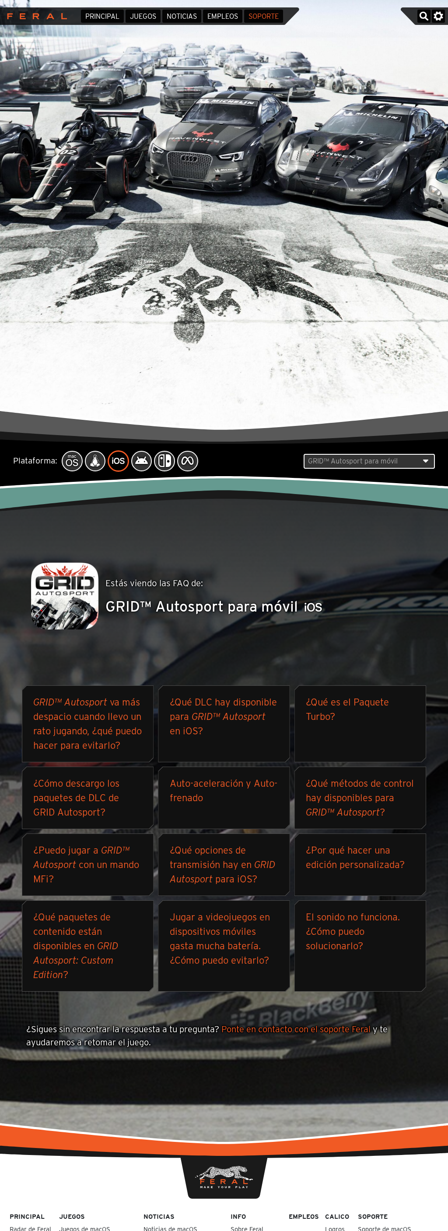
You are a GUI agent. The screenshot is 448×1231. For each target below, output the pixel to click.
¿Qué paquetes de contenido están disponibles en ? (75, 945)
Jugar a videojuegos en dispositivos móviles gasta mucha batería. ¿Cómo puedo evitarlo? (220, 938)
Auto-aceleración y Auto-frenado (223, 790)
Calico (337, 1216)
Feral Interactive (35, 16)
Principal (102, 16)
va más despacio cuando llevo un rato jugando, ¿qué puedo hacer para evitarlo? (87, 723)
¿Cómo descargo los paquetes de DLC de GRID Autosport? (76, 798)
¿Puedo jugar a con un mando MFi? (86, 864)
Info (238, 1216)
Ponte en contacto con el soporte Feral (296, 1029)
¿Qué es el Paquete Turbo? (347, 709)
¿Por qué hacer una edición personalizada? (355, 857)
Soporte (263, 16)
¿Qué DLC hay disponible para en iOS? (223, 716)
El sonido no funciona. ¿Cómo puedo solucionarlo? (353, 931)
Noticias (182, 16)
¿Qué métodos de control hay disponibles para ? (360, 798)
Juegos (143, 16)
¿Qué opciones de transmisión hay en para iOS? (222, 864)
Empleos (222, 16)
